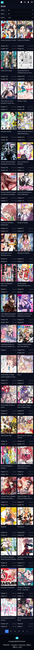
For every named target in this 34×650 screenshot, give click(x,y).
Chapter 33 (20, 504)
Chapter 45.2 (4, 48)
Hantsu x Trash (22, 101)
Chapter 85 (20, 319)
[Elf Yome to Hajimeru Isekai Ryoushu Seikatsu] (9, 554)
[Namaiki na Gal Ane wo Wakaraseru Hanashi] (25, 311)
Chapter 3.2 (4, 109)
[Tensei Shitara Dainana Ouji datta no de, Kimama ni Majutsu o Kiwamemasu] (9, 159)
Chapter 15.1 (4, 228)
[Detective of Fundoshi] (9, 585)
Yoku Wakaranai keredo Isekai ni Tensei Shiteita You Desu (8, 316)
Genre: (3, 17)
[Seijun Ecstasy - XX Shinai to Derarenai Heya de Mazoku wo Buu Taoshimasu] (25, 493)
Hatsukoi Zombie (6, 131)
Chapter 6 (3, 289)
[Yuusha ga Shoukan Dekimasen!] (9, 220)
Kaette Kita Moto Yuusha (8, 40)
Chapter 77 (20, 565)
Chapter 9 (20, 292)
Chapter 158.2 (5, 322)
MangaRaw (14, 645)
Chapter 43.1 (21, 137)
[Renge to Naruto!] (25, 220)
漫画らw (15, 647)
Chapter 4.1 (4, 106)
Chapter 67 (20, 48)
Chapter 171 (4, 504)
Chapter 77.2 (21, 563)
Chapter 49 (20, 411)
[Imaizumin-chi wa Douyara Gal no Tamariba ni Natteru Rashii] (9, 250)
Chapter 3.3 (20, 198)
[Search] (25, 2)
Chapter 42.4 (21, 140)
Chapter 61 (20, 228)
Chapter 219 (4, 170)
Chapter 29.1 (21, 350)
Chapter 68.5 (21, 532)
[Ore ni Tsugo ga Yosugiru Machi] (25, 615)
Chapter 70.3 (4, 474)
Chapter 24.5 (4, 623)
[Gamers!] (9, 524)
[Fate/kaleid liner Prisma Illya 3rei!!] (25, 554)
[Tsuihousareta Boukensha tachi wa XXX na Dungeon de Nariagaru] (25, 281)
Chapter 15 (4, 441)
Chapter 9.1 (4, 413)
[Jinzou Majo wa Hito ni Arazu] (9, 402)
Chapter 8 (20, 623)
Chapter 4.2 (20, 167)
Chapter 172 (4, 502)
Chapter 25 (4, 563)
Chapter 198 (20, 109)
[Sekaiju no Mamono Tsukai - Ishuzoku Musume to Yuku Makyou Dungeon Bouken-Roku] (25, 585)
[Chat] (21, 2)
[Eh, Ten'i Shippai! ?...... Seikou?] (9, 463)
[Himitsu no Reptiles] (25, 37)
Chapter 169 (4, 79)
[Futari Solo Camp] (9, 68)
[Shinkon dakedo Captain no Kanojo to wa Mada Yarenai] (9, 189)
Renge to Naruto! (22, 222)
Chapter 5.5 (4, 292)
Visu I (19, 374)
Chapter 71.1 (4, 471)
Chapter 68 (20, 46)
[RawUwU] (2, 1)
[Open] (32, 2)
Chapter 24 (4, 565)
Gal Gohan (20, 526)
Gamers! (3, 526)
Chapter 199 (20, 106)
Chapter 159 (4, 319)
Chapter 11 (20, 261)
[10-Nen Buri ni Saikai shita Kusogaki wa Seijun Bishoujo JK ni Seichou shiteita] (9, 372)
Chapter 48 (20, 413)
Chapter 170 (4, 76)
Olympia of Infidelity (23, 253)
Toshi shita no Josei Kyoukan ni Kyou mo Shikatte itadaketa (7, 103)
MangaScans (22, 645)
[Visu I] (25, 372)
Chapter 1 (3, 350)
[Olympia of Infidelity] (25, 250)
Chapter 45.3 (4, 46)
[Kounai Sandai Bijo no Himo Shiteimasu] (25, 189)
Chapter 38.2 (21, 79)
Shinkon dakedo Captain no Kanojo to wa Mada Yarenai (8, 194)
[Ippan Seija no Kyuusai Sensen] (25, 433)
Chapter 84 (20, 322)
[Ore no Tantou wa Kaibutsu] (25, 159)
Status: (3, 10)
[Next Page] (27, 631)
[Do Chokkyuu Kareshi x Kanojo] (9, 615)
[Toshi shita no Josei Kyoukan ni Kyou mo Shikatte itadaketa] (9, 98)
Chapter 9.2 (4, 411)
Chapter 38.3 (21, 76)
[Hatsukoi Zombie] (9, 128)
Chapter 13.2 (21, 441)
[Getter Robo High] (9, 433)
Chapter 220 (4, 167)
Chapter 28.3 (21, 352)
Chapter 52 (4, 261)
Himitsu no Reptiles (23, 40)
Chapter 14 (4, 444)
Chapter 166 (4, 140)
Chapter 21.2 (4, 383)
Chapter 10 (20, 289)
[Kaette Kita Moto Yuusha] (9, 37)
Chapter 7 (20, 626)
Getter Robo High (6, 435)
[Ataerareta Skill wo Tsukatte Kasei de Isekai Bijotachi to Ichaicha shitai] (25, 68)
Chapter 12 (20, 258)
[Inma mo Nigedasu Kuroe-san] (9, 281)
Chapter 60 (20, 231)
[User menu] (28, 2)
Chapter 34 (20, 502)
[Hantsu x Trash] (25, 98)
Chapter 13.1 (21, 444)
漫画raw (29, 645)
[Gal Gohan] (25, 524)
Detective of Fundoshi (7, 587)
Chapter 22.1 (4, 380)
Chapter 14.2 (4, 231)
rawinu (20, 647)
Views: (2, 14)
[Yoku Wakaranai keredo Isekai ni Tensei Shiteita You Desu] (9, 311)
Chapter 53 (4, 258)
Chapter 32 (4, 535)
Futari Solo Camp (6, 70)
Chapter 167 (4, 137)
